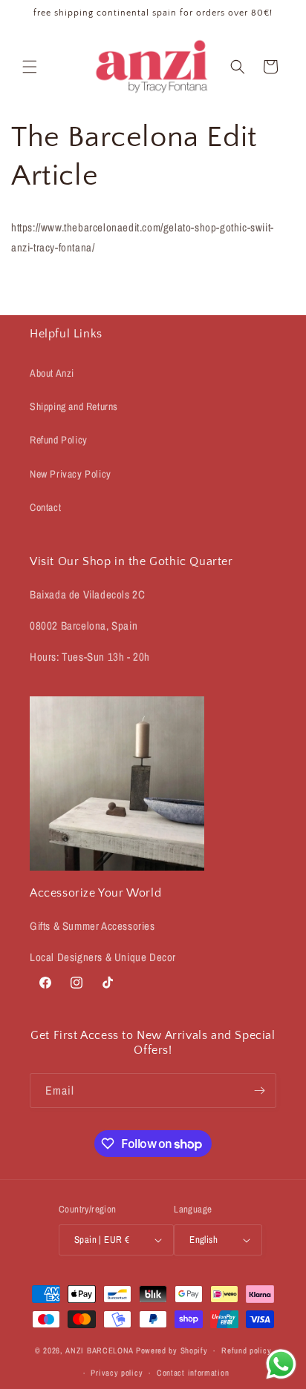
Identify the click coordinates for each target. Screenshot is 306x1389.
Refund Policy (59, 439)
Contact (45, 507)
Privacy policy (117, 1372)
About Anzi (52, 373)
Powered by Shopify (172, 1350)
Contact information (193, 1372)
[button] (29, 66)
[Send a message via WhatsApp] (281, 1364)
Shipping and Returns (74, 406)
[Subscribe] (259, 1090)
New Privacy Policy (70, 474)
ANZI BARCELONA (99, 1350)
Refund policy (246, 1350)
